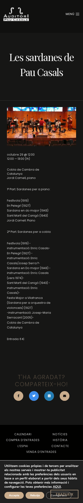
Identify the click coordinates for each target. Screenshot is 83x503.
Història (60, 440)
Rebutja (35, 495)
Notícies (60, 434)
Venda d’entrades (41, 452)
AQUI (57, 487)
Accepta (14, 495)
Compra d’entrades (23, 440)
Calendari (23, 434)
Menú (70, 14)
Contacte (60, 446)
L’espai (23, 446)
